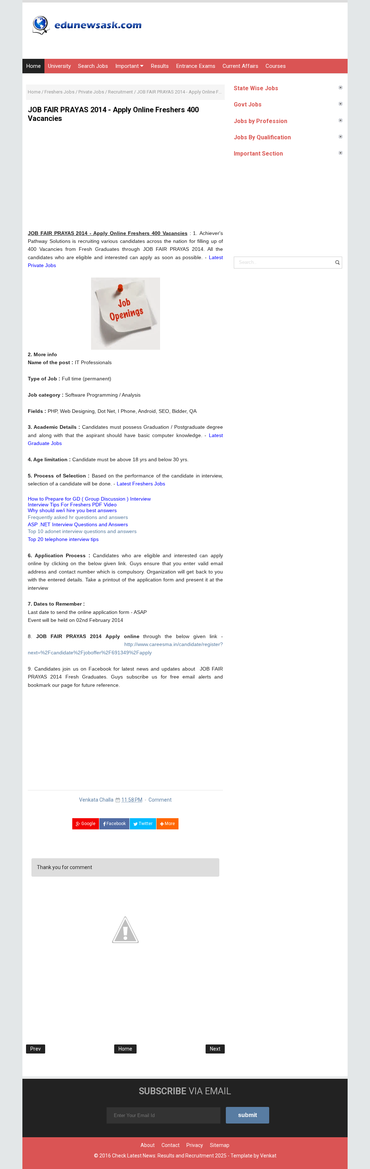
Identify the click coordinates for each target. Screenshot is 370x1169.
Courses (276, 66)
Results (160, 66)
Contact (171, 1145)
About (148, 1145)
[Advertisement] (125, 178)
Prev (35, 1049)
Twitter (145, 823)
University (59, 66)
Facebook (116, 823)
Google (87, 823)
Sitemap (219, 1145)
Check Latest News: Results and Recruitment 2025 (169, 1156)
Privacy (194, 1145)
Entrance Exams (195, 66)
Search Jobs (93, 66)
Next (215, 1049)
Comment (160, 800)
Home (33, 66)
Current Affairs (240, 66)
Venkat (268, 1156)
